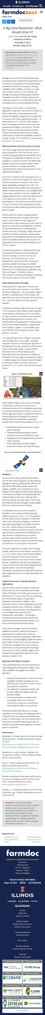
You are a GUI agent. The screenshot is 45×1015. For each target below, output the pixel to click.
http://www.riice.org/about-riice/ (14, 784)
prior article (6, 554)
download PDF (26, 20)
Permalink (9, 68)
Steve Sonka (13, 36)
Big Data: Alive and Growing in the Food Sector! (11, 839)
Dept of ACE (10, 882)
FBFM (22, 882)
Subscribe (22, 954)
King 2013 (37, 422)
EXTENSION (35, 882)
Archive (22, 910)
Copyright (12, 901)
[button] (41, 12)
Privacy (34, 901)
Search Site (22, 913)
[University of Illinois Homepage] (22, 892)
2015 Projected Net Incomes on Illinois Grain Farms (34, 839)
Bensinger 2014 (22, 516)
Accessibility (23, 901)
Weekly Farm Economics (22, 924)
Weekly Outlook (22, 921)
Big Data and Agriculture (14, 141)
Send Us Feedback (22, 873)
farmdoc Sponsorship (22, 957)
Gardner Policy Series (22, 927)
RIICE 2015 (13, 365)
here (36, 810)
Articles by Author (22, 916)
